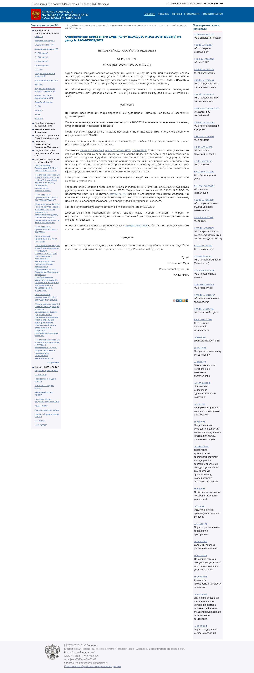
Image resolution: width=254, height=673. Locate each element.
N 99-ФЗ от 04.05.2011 (203, 200)
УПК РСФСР (41, 425)
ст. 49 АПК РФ (200, 594)
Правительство (212, 13)
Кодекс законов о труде (47, 410)
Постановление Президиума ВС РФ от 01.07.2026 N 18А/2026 (46, 197)
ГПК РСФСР (40, 374)
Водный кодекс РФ (44, 45)
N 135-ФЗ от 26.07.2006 (204, 186)
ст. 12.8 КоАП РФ (201, 446)
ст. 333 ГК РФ (200, 337)
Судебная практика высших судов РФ (87, 25)
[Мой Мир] (186, 300)
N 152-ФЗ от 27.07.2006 (204, 270)
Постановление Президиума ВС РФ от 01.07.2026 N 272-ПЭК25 (46, 297)
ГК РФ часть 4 (42, 65)
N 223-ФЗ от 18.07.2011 (204, 228)
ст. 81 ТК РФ (199, 404)
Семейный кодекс (44, 102)
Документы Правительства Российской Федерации (47, 144)
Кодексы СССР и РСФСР (47, 367)
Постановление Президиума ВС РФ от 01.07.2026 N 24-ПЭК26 (46, 168)
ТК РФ (38, 106)
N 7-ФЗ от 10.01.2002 (203, 147)
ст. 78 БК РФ (199, 422)
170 (124, 194)
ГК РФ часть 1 (41, 53)
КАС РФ (38, 84)
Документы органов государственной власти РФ (47, 153)
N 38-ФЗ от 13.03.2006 (204, 136)
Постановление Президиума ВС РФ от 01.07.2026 (46, 229)
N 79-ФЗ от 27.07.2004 (204, 80)
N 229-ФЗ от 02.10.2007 (204, 295)
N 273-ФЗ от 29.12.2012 (204, 70)
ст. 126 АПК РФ (200, 577)
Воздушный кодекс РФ (46, 49)
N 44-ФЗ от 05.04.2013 (204, 284)
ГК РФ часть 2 (41, 57)
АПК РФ (39, 36)
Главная (149, 13)
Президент (191, 13)
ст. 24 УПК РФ (200, 556)
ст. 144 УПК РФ (200, 524)
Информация (39, 4)
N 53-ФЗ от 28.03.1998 (204, 309)
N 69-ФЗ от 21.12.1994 (203, 45)
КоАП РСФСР (41, 406)
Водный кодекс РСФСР (46, 370)
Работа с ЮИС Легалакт (95, 4)
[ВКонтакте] (177, 300)
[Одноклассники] (183, 300)
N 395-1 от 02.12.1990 (203, 320)
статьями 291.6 (132, 225)
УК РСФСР (40, 421)
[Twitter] (180, 300)
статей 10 (115, 194)
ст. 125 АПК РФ (200, 626)
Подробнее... (53, 362)
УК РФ (38, 114)
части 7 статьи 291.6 (117, 150)
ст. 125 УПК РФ (200, 541)
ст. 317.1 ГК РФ (200, 348)
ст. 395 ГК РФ (200, 362)
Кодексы (163, 13)
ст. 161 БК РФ (199, 489)
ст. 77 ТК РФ (199, 506)
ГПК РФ (38, 69)
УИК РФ (39, 110)
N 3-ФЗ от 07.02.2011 (203, 161)
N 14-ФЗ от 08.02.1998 (203, 217)
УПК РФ (39, 118)
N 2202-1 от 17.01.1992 (203, 246)
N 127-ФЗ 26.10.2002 (203, 256)
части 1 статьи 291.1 (92, 150)
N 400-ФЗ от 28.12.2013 (204, 34)
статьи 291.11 (139, 150)
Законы (177, 13)
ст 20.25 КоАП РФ (202, 383)
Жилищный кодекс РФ (46, 80)
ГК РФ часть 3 (41, 61)
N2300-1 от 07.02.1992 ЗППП (206, 108)
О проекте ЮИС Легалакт (63, 4)
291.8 (144, 225)
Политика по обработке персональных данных (92, 666)
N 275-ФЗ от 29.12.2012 (204, 94)
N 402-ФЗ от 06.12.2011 (204, 172)
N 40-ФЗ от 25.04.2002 (204, 59)
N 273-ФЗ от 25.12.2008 (204, 122)
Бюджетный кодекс (45, 40)
